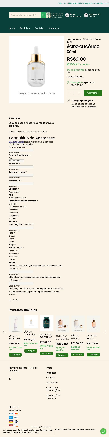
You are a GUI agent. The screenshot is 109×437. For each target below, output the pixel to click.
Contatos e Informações (53, 389)
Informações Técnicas (53, 396)
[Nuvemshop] (41, 427)
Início (12, 28)
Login (72, 14)
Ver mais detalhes (75, 76)
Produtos (25, 28)
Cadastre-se (75, 16)
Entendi (36, 432)
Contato (39, 28)
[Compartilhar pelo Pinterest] (17, 300)
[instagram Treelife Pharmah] (10, 378)
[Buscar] (43, 15)
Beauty (77, 39)
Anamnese (54, 28)
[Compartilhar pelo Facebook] (10, 300)
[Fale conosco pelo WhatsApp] (103, 431)
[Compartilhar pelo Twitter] (13, 300)
